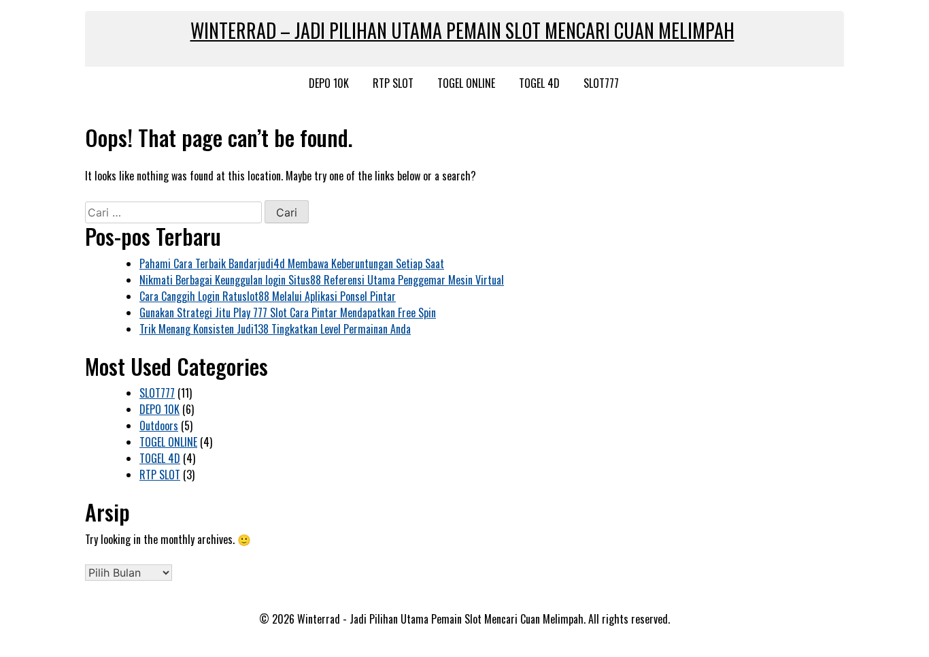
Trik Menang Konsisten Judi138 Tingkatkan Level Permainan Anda (275, 329)
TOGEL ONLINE (466, 83)
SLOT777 (601, 83)
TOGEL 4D (539, 83)
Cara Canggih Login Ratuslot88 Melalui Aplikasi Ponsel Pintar (267, 296)
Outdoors (158, 425)
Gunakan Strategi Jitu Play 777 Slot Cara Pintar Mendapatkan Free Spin (287, 312)
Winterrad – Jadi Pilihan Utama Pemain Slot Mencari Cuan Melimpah (462, 30)
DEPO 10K (329, 83)
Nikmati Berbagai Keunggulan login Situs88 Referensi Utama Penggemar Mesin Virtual (321, 280)
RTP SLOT (393, 83)
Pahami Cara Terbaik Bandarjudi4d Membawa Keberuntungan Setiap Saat (291, 263)
